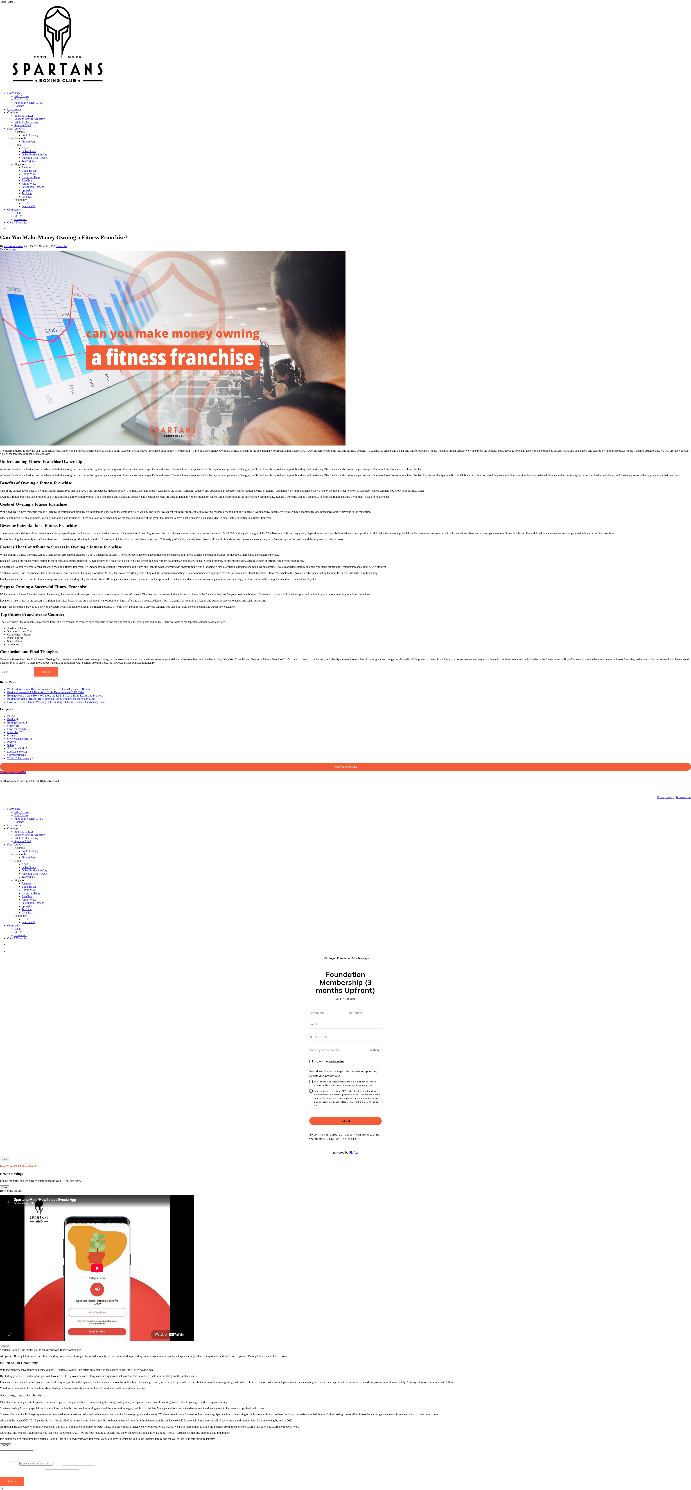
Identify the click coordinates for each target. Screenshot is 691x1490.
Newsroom (20, 935)
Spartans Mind (15, 748)
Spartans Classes (23, 831)
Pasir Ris (27, 912)
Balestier (26, 883)
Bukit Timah (29, 886)
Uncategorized (15, 754)
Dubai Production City (34, 870)
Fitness (11, 725)
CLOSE (5, 1346)
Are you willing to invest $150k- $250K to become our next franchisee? (42, 1474)
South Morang (30, 851)
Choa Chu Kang (31, 893)
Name (4, 1448)
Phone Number (9, 1463)
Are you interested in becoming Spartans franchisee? (31, 1467)
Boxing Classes (16, 722)
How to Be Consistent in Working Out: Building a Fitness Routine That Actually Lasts (56, 702)
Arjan (25, 863)
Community (14, 925)
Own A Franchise (17, 938)
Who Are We (21, 812)
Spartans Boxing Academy (29, 834)
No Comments (8, 249)
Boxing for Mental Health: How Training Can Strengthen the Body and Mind (51, 698)
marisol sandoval (13, 246)
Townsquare (29, 876)
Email (4, 1459)
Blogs (17, 928)
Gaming (11, 735)
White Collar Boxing (19, 758)
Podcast (11, 741)
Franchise (61, 246)
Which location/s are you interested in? (23, 1471)
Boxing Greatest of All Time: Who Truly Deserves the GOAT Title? (45, 692)
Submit (11, 1481)
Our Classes (21, 815)
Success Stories (16, 751)
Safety (10, 745)
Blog (10, 716)
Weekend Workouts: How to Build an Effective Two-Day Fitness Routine (49, 689)
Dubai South (29, 867)
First (35, 1452)
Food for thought (16, 729)
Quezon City (29, 922)
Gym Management (17, 738)
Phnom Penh (29, 857)
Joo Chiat (27, 896)
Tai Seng (27, 909)
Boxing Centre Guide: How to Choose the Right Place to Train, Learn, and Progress (55, 695)
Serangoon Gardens (33, 902)
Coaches (19, 821)
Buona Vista (29, 889)
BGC (25, 919)
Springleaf (27, 906)
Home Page (14, 808)
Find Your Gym (16, 844)
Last (35, 1455)
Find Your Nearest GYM (28, 818)
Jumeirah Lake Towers (35, 873)
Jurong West (29, 899)
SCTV (18, 931)
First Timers (14, 825)
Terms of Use (683, 797)
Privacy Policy (665, 797)
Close (4, 1159)
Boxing (11, 719)
